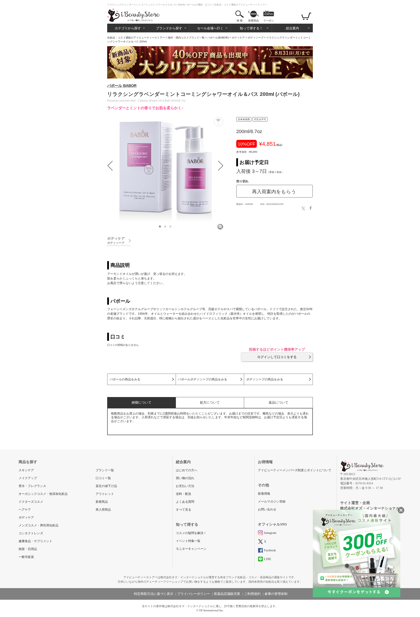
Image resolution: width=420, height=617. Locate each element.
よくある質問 (185, 501)
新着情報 (264, 493)
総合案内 (292, 28)
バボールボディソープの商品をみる (202, 379)
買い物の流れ (185, 478)
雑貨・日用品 (28, 549)
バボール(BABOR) (218, 37)
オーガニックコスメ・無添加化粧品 (43, 494)
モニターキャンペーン (191, 548)
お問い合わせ (267, 509)
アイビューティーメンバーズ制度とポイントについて (294, 470)
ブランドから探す (169, 28)
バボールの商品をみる (125, 379)
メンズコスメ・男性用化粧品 (38, 525)
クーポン (268, 20)
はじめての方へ (186, 470)
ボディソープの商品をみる (264, 379)
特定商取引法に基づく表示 (153, 594)
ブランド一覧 (105, 470)
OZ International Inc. (211, 610)
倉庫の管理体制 (275, 594)
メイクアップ (28, 478)
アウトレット (105, 494)
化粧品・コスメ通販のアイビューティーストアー (136, 37)
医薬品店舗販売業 (227, 594)
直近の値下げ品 (106, 486)
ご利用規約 (252, 594)
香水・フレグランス (32, 486)
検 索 (240, 20)
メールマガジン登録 (271, 501)
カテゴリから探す (128, 28)
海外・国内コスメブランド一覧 (186, 37)
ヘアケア (25, 509)
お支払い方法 (185, 486)
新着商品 (253, 20)
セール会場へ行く (210, 28)
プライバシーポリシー (193, 594)
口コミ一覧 (103, 478)
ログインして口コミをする (277, 357)
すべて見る (183, 509)
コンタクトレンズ (31, 533)
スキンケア (26, 470)
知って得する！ (251, 28)
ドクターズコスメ (31, 501)
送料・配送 (183, 494)
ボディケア (238, 37)
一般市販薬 (26, 557)
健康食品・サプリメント (35, 541)
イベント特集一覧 (188, 541)
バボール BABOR (121, 86)
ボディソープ (255, 37)
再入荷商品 (103, 509)
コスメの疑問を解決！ (191, 533)
